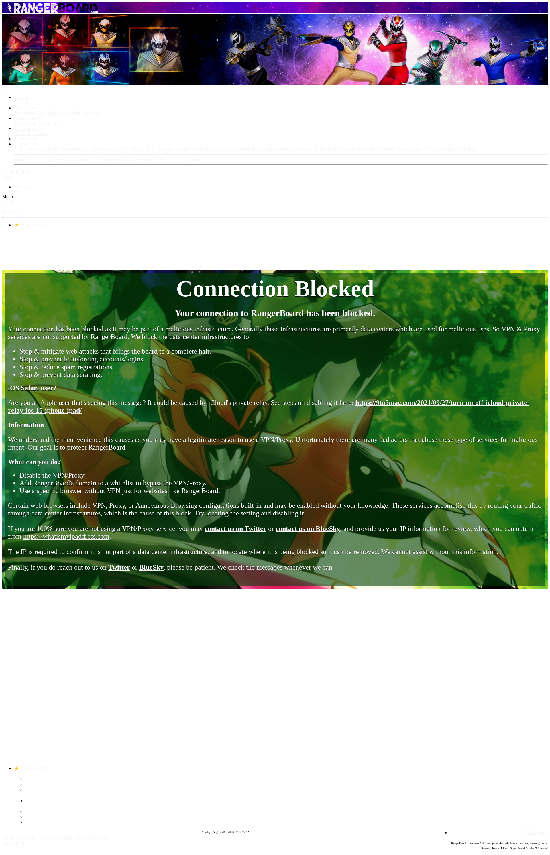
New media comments (79, 113)
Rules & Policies (128, 149)
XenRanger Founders (455, 149)
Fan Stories (25, 128)
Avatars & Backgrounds (234, 149)
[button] (7, 87)
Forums (22, 97)
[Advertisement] (275, 248)
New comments (52, 123)
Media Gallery (28, 118)
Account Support (75, 159)
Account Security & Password (285, 149)
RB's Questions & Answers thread (123, 159)
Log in (8, 201)
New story (24, 133)
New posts (24, 102)
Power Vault (26, 138)
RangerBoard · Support (36, 159)
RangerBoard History (376, 149)
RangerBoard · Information (86, 149)
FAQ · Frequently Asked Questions (178, 149)
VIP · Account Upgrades (37, 149)
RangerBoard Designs (335, 149)
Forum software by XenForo (55, 838)
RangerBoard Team (416, 149)
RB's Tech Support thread (180, 159)
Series (41, 133)
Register (9, 212)
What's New (26, 107)
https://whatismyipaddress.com (66, 536)
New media (46, 113)
